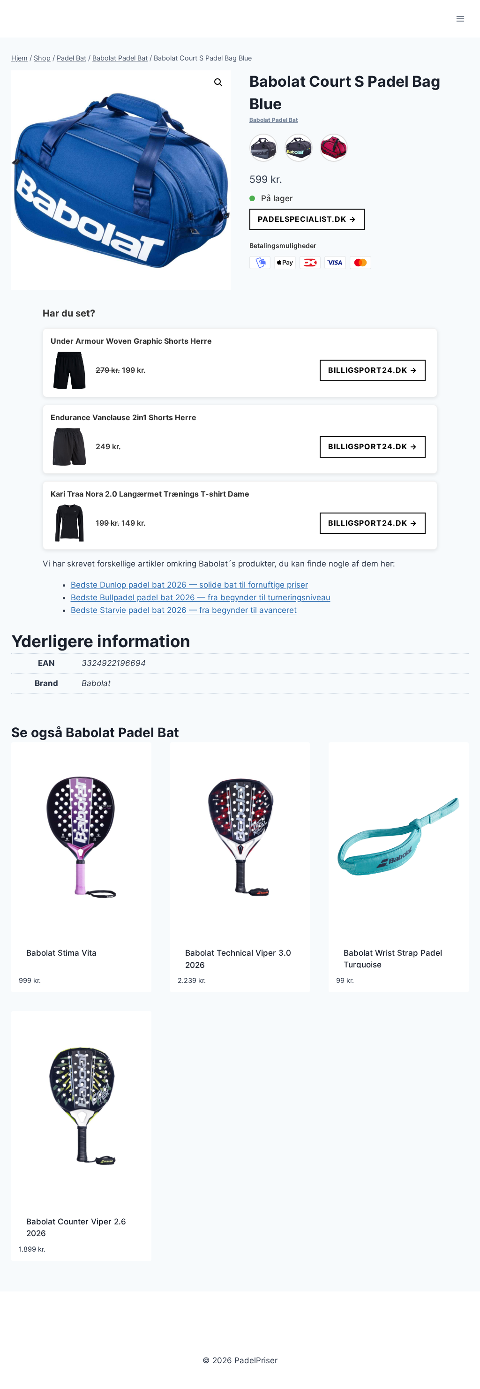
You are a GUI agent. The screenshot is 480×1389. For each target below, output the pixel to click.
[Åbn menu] (460, 18)
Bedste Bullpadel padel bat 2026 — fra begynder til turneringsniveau (200, 597)
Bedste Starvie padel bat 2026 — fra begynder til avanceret (184, 610)
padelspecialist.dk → (307, 219)
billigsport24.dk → (372, 370)
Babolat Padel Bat (273, 119)
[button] (218, 82)
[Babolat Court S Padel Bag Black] (263, 148)
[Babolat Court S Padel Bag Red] (334, 148)
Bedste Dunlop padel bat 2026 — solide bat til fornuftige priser (189, 584)
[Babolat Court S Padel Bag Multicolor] (299, 148)
